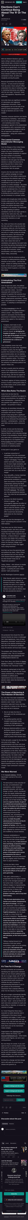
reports (22, 574)
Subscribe (19, 2)
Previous (6, 1113)
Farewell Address (10, 775)
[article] (14, 1152)
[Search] (25, 1143)
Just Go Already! (6, 1161)
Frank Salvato (11, 1154)
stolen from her (20, 556)
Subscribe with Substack (15, 1200)
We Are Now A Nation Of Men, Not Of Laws (9, 1148)
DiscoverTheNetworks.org (9, 1036)
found (15, 459)
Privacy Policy (19, 1206)
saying (12, 501)
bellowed (13, 490)
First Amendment (9, 308)
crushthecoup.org (7, 612)
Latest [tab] (7, 1143)
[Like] (2, 24)
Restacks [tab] (11, 1123)
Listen (24, 19)
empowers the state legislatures (11, 655)
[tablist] (8, 1123)
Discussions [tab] (13, 1143)
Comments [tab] (5, 1123)
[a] (24, 1162)
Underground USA (5, 18)
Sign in (24, 2)
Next (23, 1113)
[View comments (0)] (6, 24)
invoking (8, 441)
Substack (6, 1216)
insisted (22, 536)
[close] (23, 1168)
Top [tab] (3, 1143)
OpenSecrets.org (18, 1031)
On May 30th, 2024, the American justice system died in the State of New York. (9, 1152)
